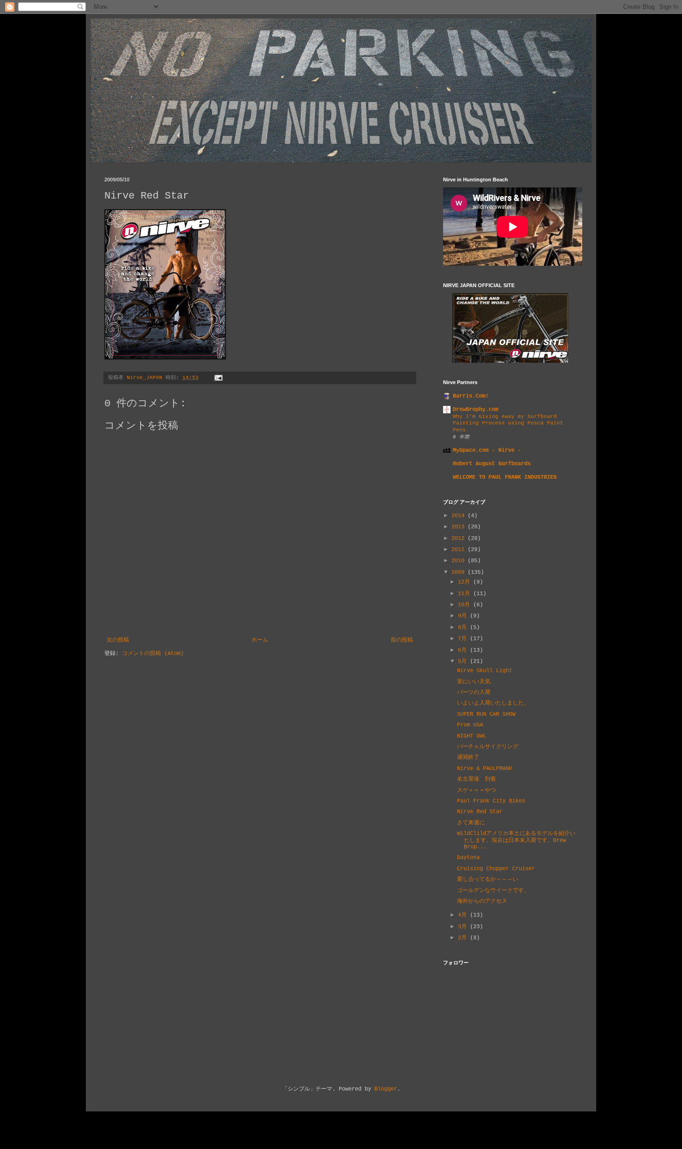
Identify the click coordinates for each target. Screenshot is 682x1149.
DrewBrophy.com (475, 409)
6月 (464, 650)
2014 (459, 516)
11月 (465, 594)
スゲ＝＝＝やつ (476, 790)
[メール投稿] (219, 377)
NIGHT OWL (471, 736)
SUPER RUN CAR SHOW (486, 714)
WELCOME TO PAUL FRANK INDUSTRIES (505, 477)
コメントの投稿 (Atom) (153, 653)
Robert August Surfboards (492, 464)
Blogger (385, 1089)
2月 (464, 938)
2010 (459, 561)
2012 (459, 538)
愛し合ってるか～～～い (487, 879)
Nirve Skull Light (484, 671)
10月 (465, 605)
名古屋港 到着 (476, 779)
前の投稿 (402, 640)
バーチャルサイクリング (487, 747)
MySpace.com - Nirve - (487, 450)
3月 (464, 927)
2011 (459, 549)
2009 (459, 572)
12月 (465, 582)
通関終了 (468, 757)
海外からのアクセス (482, 901)
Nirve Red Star (479, 812)
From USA (470, 725)
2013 (459, 527)
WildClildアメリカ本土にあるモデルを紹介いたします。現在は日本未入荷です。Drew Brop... (516, 840)
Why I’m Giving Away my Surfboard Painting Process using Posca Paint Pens (508, 423)
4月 (464, 915)
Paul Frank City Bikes (491, 801)
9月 (464, 616)
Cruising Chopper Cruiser (496, 869)
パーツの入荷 (473, 692)
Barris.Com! (471, 396)
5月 (464, 661)
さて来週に (471, 823)
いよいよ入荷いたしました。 (493, 703)
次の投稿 (118, 640)
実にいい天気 (473, 682)
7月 (464, 638)
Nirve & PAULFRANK (484, 768)
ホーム (259, 640)
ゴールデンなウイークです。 (493, 890)
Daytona (468, 857)
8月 (464, 627)
